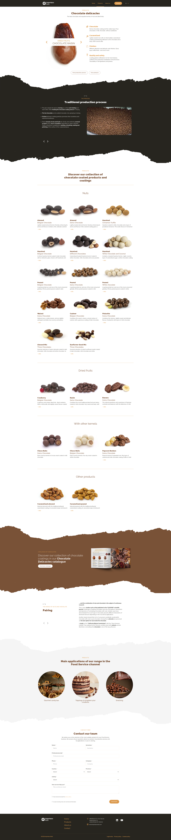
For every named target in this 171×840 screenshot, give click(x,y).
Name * (54, 745)
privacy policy (68, 796)
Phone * (54, 761)
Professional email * (57, 753)
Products (100, 3)
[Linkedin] (117, 820)
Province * (89, 769)
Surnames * (89, 745)
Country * (54, 769)
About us (107, 3)
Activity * (54, 776)
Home (93, 3)
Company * (89, 761)
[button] (46, 42)
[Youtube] (122, 820)
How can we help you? (58, 784)
